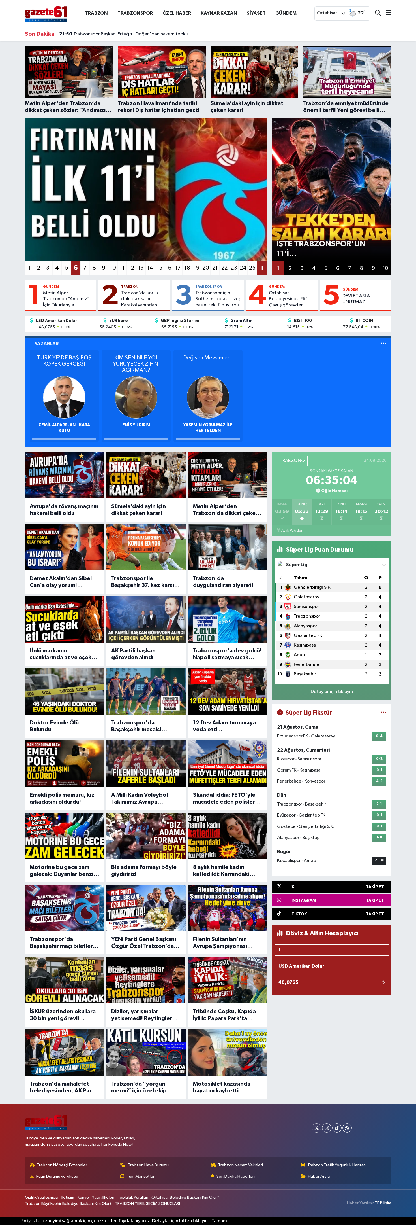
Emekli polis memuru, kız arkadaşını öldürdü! (62, 798)
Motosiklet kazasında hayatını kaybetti (221, 1087)
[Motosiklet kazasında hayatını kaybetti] (227, 1052)
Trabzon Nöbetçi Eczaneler (62, 1165)
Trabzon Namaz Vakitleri (240, 1165)
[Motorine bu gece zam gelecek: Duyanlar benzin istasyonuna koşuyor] (64, 836)
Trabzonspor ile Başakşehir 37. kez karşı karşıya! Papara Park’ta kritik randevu (142, 582)
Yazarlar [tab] (47, 343)
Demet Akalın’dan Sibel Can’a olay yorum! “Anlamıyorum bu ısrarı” (61, 582)
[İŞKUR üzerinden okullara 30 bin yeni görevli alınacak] (64, 980)
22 (224, 268)
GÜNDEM (286, 13)
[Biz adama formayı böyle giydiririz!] (146, 836)
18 (187, 268)
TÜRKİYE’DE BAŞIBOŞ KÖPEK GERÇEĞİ (64, 361)
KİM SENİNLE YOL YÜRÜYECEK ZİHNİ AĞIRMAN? (136, 364)
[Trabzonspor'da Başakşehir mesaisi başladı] (146, 691)
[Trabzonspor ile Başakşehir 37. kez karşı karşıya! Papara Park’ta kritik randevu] (146, 547)
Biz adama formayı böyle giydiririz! (144, 870)
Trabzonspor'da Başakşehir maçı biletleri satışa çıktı (62, 943)
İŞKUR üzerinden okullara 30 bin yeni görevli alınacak (63, 1015)
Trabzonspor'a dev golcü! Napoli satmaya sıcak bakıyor (227, 654)
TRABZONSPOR (135, 13)
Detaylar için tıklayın (332, 691)
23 (234, 268)
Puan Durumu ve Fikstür (57, 1176)
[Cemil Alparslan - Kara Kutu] (64, 397)
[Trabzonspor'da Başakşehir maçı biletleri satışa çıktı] (64, 908)
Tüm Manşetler (141, 1176)
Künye (83, 1197)
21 (215, 268)
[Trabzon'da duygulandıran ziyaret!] (227, 547)
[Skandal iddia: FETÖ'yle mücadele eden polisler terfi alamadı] (227, 763)
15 (159, 268)
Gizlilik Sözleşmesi (41, 1197)
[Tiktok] (337, 1128)
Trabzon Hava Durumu (148, 1165)
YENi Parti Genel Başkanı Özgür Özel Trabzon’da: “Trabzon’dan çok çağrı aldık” (143, 943)
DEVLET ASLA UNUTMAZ (356, 299)
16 (168, 268)
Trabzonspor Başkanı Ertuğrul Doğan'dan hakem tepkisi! (125, 27)
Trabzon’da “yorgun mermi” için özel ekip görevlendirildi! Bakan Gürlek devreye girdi (140, 1087)
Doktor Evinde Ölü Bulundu (54, 726)
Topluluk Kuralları (133, 1197)
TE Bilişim (383, 1203)
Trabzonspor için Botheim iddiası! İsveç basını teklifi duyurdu (218, 299)
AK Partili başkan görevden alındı (133, 654)
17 (178, 268)
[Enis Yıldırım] (136, 397)
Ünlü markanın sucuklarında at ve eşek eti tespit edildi (60, 654)
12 (131, 268)
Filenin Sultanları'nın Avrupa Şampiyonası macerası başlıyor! (220, 943)
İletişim (67, 1197)
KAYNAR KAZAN (219, 13)
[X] (316, 1128)
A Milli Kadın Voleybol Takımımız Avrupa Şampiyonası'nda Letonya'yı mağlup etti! (142, 798)
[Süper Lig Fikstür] (383, 712)
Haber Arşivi (319, 1176)
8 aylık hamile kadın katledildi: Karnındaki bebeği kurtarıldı (221, 871)
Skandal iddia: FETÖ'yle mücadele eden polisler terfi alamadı (224, 798)
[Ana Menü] (386, 13)
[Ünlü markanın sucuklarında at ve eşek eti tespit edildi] (64, 619)
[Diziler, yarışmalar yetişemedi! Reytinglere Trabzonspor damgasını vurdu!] (146, 980)
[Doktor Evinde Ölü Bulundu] (64, 691)
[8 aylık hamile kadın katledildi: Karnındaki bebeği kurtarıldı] (227, 836)
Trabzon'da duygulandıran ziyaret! (223, 582)
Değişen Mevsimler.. (208, 358)
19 (197, 268)
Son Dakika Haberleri (235, 1176)
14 (150, 268)
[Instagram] (326, 1128)
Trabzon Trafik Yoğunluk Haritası (336, 1165)
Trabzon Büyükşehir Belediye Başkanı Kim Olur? (68, 1203)
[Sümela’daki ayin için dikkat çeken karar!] (146, 475)
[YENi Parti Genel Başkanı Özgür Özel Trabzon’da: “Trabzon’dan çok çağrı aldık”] (146, 908)
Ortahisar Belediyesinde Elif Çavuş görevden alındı (288, 299)
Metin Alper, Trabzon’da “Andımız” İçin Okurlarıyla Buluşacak (66, 299)
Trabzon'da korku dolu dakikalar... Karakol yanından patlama (139, 299)
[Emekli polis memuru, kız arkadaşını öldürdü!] (64, 763)
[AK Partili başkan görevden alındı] (146, 619)
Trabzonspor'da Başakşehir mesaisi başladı (136, 726)
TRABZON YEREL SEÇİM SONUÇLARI (147, 1203)
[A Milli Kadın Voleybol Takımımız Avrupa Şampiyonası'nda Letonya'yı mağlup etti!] (146, 763)
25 (252, 268)
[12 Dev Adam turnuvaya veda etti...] (227, 691)
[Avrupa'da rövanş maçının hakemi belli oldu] (64, 475)
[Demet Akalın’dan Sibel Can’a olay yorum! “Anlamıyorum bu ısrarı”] (64, 547)
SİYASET (256, 13)
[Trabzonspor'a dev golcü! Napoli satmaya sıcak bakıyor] (227, 619)
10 (113, 268)
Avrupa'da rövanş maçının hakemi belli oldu (64, 510)
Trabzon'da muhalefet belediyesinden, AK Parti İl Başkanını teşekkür (63, 1087)
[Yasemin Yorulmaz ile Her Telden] (208, 397)
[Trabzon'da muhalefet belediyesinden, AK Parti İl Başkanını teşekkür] (64, 1052)
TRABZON (96, 13)
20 (205, 268)
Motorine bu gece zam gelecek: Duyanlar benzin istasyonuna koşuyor (63, 871)
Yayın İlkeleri (103, 1197)
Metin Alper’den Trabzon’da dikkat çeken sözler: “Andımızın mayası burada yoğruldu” (227, 510)
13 (140, 268)
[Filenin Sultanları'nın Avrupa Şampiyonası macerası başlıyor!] (227, 908)
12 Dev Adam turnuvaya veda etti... (224, 726)
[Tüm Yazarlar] (383, 343)
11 (122, 268)
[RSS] (347, 1128)
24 (243, 268)
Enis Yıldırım (136, 425)
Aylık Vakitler (291, 531)
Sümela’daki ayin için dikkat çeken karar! (138, 510)
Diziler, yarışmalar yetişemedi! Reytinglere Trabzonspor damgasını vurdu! (143, 1015)
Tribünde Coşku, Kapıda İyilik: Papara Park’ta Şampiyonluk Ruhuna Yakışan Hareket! (224, 1015)
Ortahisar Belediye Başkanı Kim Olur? (185, 1197)
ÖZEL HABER (176, 13)
